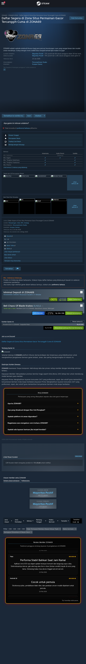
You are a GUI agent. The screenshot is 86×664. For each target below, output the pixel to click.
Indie (18, 223)
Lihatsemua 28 (74, 182)
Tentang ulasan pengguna (11, 480)
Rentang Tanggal (39, 521)
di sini (39, 463)
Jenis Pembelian (18, 521)
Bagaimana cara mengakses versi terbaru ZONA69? (28, 423)
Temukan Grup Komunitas (12, 261)
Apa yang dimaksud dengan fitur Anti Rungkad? (26, 410)
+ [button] (4, 69)
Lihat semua (78, 456)
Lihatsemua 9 (75, 206)
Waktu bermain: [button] (68, 529)
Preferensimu (25, 480)
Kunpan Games (37, 64)
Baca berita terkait (10, 255)
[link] (58, 299)
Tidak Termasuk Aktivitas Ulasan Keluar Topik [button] (42, 529)
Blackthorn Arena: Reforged (44, 308)
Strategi (26, 223)
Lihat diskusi (8, 258)
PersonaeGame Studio (39, 62)
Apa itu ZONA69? (14, 403)
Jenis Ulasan (6, 521)
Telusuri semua (77, 321)
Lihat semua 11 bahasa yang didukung (15, 167)
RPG (22, 223)
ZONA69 (4, 15)
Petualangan (12, 223)
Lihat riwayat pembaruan (12, 252)
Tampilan (64, 521)
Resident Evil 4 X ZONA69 (25, 308)
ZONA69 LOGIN (13, 15)
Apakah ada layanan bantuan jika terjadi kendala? (27, 429)
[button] (29, 116)
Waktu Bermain (52, 521)
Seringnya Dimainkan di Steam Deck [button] (17, 532)
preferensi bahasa (23, 128)
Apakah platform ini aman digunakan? (22, 416)
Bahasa (29, 521)
